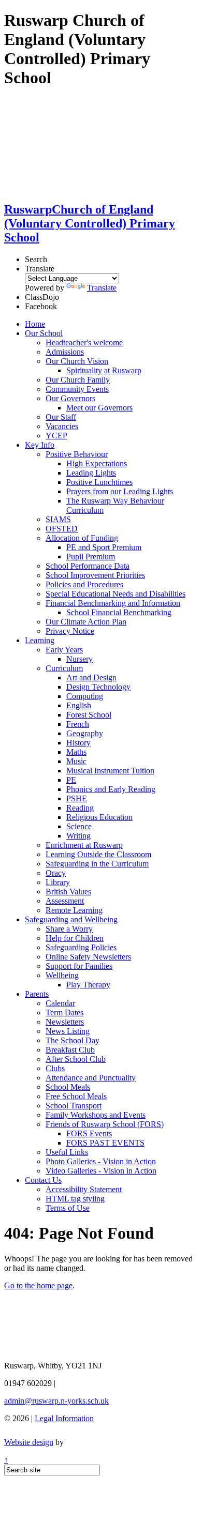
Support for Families (79, 966)
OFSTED (62, 528)
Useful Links (67, 1152)
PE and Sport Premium (103, 547)
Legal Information (64, 1418)
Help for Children (75, 938)
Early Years (64, 649)
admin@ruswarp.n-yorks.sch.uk (56, 1400)
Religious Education (99, 817)
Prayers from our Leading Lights (119, 491)
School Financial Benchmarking (118, 612)
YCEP (56, 435)
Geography (84, 733)
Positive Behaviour (77, 454)
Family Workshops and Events (96, 1114)
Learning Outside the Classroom (98, 854)
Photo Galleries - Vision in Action (101, 1161)
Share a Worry (69, 928)
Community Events (77, 389)
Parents (37, 993)
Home (35, 323)
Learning (39, 640)
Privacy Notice (70, 631)
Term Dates (64, 1012)
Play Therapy (88, 984)
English (78, 705)
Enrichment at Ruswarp (84, 845)
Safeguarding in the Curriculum (97, 863)
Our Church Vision (77, 361)
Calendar (60, 1003)
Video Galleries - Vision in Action (101, 1170)
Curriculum (64, 668)
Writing (78, 835)
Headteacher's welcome (84, 342)
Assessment (65, 900)
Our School (44, 333)
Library (58, 882)
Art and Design (91, 677)
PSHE (76, 798)
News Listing (68, 1031)
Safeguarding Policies (81, 947)
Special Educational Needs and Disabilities (115, 593)
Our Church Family (78, 379)
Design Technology (98, 686)
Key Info (39, 444)
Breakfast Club (70, 1049)
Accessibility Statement (84, 1189)
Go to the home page (38, 1285)
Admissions (65, 351)
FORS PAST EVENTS (105, 1142)
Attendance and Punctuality (91, 1077)
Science (79, 826)
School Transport (74, 1105)
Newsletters (65, 1021)
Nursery (79, 658)
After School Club (76, 1059)
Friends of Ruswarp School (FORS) (105, 1124)
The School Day (72, 1040)
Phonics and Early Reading (110, 789)
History (78, 742)
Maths (76, 752)
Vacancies (62, 426)
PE (71, 779)
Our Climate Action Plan (86, 621)
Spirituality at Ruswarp (103, 370)
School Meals (68, 1087)
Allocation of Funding (82, 538)
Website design (28, 1442)
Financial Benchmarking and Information (113, 603)
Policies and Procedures (84, 584)
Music (76, 761)
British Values (68, 891)
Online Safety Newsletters (88, 956)
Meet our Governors (99, 407)
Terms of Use (68, 1208)
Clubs (55, 1068)
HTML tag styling (75, 1198)
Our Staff (61, 417)
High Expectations (96, 463)
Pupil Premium (90, 556)
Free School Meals (76, 1096)
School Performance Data (87, 565)
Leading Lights (91, 472)
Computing (84, 696)
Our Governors (70, 398)
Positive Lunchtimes (99, 482)
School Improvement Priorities (95, 575)
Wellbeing (62, 975)
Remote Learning (74, 910)
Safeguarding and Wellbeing (71, 919)
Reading (80, 807)
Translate (102, 287)
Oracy (56, 873)
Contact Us (43, 1180)
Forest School (88, 714)
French (77, 724)
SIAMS (58, 519)
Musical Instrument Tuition (110, 770)
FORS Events (89, 1133)
